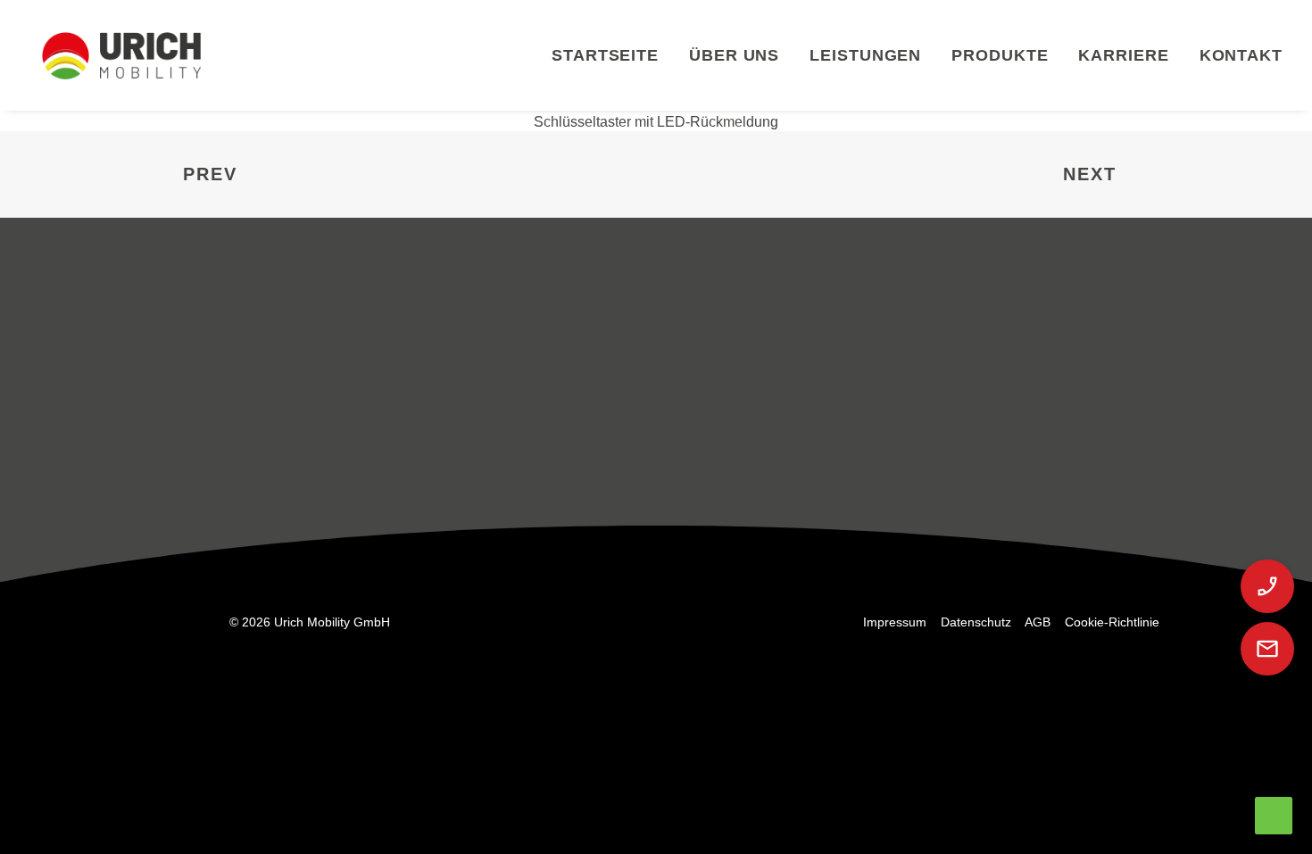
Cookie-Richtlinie (1112, 622)
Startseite (605, 55)
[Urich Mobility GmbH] (121, 55)
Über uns (734, 55)
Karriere (1123, 55)
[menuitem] (611, 55)
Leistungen (865, 55)
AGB (1037, 622)
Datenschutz (976, 622)
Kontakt (1241, 55)
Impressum (894, 622)
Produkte (999, 55)
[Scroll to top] (1273, 814)
